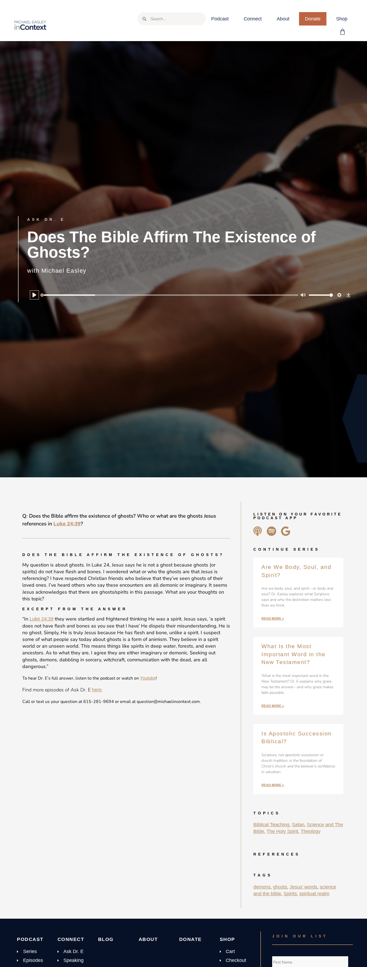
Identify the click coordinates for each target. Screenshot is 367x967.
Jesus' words (303, 887)
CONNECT (70, 939)
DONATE (190, 939)
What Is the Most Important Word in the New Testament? (293, 654)
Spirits (290, 893)
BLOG (106, 939)
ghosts (280, 887)
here (97, 689)
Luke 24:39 (67, 523)
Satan (298, 824)
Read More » (272, 618)
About (283, 18)
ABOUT (148, 939)
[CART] (343, 32)
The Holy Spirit (282, 831)
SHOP (227, 939)
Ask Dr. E (46, 219)
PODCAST (30, 939)
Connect (253, 18)
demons (262, 887)
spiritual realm (314, 893)
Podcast (220, 18)
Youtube (148, 678)
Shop (341, 18)
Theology (311, 831)
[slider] (169, 295)
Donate (313, 18)
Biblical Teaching (271, 824)
